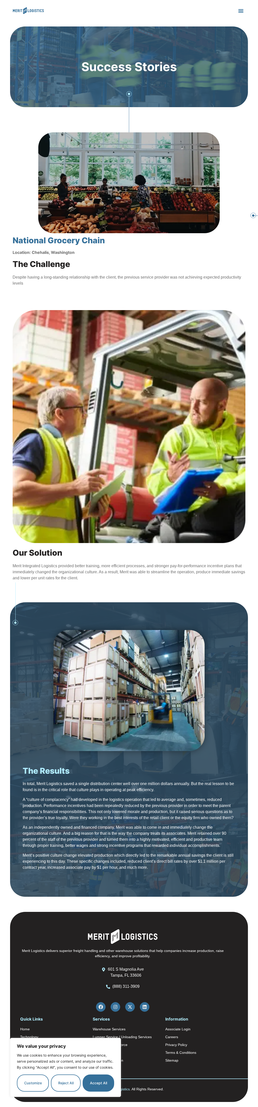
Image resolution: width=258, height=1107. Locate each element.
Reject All (66, 1083)
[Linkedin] (144, 1007)
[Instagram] (115, 1007)
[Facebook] (101, 1007)
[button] (241, 11)
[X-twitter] (130, 1007)
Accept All (98, 1083)
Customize (33, 1083)
